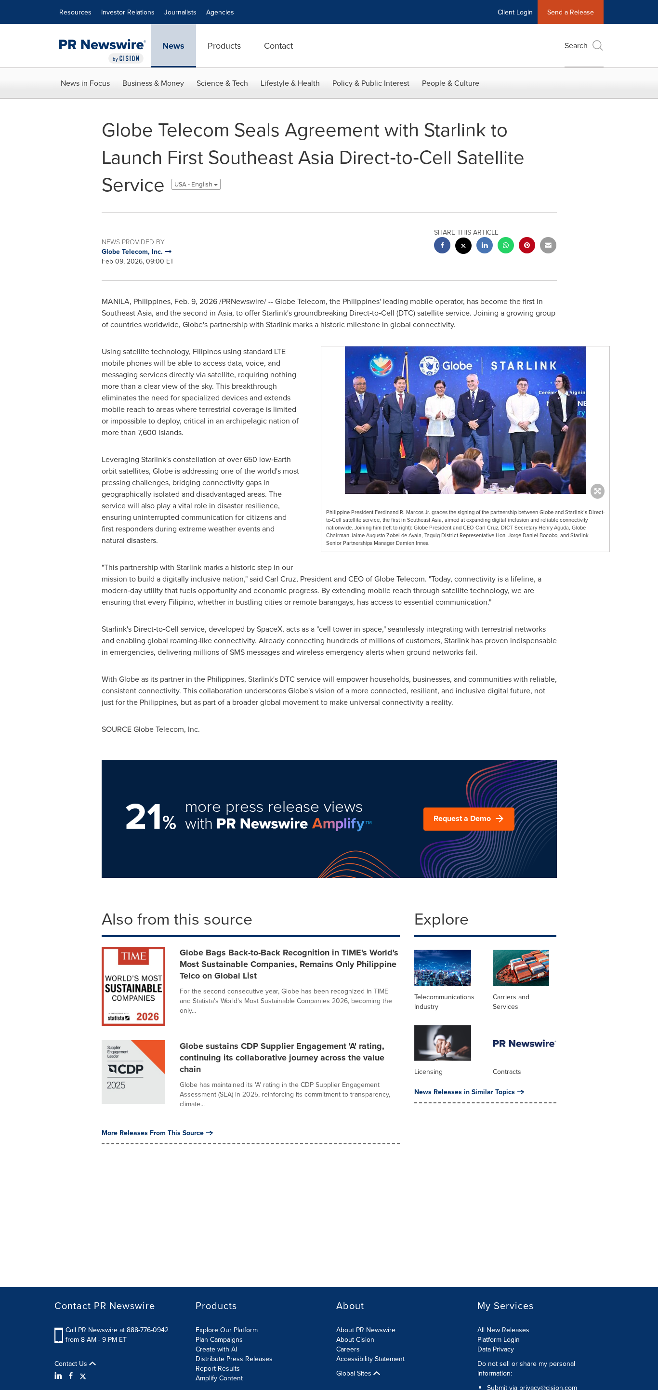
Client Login (515, 12)
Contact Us (71, 1363)
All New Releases (503, 1330)
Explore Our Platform (227, 1330)
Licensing (428, 1071)
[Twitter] (83, 1375)
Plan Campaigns (219, 1339)
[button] (465, 420)
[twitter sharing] (463, 247)
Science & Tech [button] (222, 83)
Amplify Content (219, 1378)
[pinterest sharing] (527, 246)
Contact (278, 46)
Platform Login (498, 1339)
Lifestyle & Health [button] (290, 83)
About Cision (355, 1339)
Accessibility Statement (370, 1359)
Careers (348, 1349)
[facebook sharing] (442, 246)
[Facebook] (70, 1375)
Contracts (507, 1071)
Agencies (220, 12)
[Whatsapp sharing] (506, 246)
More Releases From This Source (153, 1133)
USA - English (194, 184)
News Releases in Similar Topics (464, 1092)
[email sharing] (548, 246)
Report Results (218, 1368)
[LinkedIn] (59, 1375)
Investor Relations (128, 12)
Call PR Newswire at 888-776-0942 (117, 1330)
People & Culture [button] (450, 83)
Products (224, 46)
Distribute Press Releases (234, 1359)
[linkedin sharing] (484, 246)
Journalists (180, 12)
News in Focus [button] (85, 83)
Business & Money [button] (153, 83)
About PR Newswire (365, 1330)
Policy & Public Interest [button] (370, 83)
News (173, 46)
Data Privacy (495, 1349)
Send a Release (570, 12)
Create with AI (216, 1349)
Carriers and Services (511, 1001)
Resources (75, 12)
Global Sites (354, 1373)
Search (576, 45)
